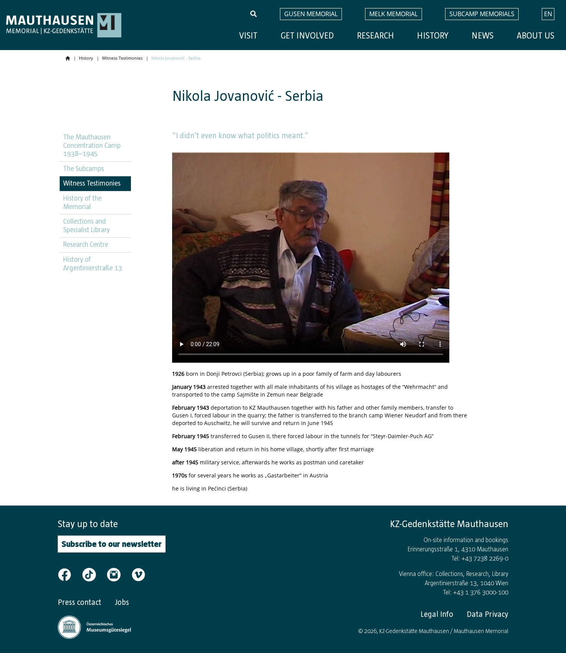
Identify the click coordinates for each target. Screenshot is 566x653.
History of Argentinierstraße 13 (92, 264)
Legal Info (436, 614)
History (433, 35)
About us (535, 35)
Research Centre (85, 244)
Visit (248, 35)
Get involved (307, 35)
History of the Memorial (82, 202)
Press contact (79, 602)
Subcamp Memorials (481, 14)
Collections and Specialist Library (86, 226)
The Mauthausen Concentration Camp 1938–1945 (92, 145)
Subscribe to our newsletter (112, 543)
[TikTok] (93, 574)
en (548, 14)
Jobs (122, 602)
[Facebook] (69, 574)
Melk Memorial (393, 14)
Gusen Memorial (311, 14)
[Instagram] (118, 574)
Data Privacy (487, 614)
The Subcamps (83, 168)
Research (375, 35)
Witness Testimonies (122, 58)
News (483, 35)
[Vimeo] (138, 574)
